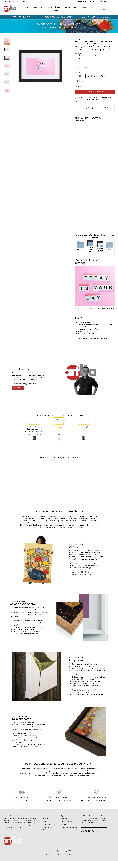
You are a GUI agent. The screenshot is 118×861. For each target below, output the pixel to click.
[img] (59, 418)
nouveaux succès (70, 7)
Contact (64, 819)
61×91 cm (80, 81)
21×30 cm (80, 76)
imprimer (64, 824)
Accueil (77, 39)
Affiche (25, 7)
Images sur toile (38, 7)
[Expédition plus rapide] (21, 792)
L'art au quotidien (87, 7)
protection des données (69, 827)
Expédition (46, 819)
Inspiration (58, 10)
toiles (32, 824)
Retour (45, 821)
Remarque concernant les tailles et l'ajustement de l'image (94, 107)
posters (17, 824)
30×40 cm (91, 76)
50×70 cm (102, 76)
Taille (77, 72)
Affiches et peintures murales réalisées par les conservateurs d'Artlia (93, 42)
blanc (85, 67)
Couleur (78, 64)
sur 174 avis (57, 420)
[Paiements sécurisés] (59, 792)
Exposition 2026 (8, 1)
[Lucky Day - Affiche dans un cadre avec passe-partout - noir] (76, 228)
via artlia (18, 388)
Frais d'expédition (91, 56)
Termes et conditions (68, 821)
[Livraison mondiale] (97, 792)
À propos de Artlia (22, 1)
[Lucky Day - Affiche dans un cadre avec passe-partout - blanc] (78, 228)
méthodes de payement (47, 828)
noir (78, 67)
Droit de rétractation (50, 824)
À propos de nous (67, 816)
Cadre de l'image (54, 7)
